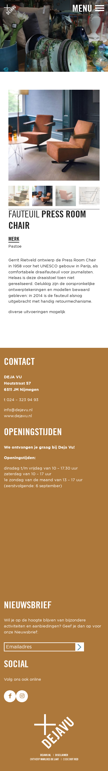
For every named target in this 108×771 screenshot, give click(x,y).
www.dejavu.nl (18, 416)
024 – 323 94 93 (22, 400)
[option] (54, 36)
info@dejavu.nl (18, 410)
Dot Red (73, 759)
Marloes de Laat (49, 759)
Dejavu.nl (45, 755)
